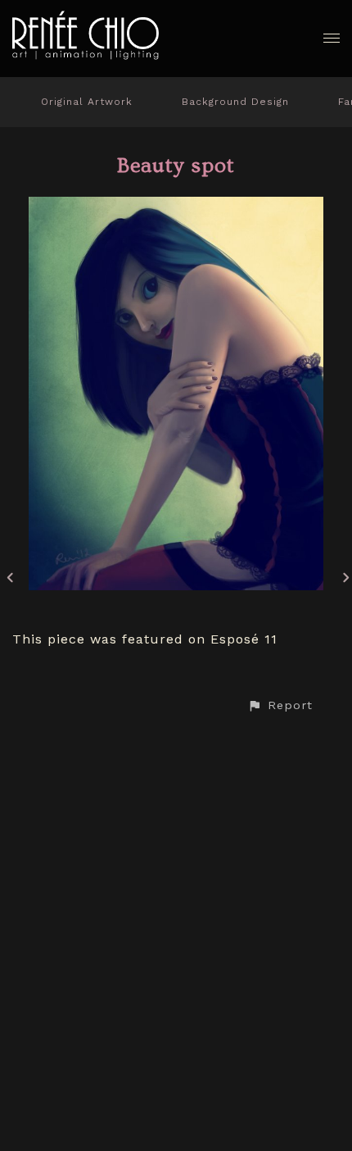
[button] (280, 705)
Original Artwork (87, 101)
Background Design (235, 101)
